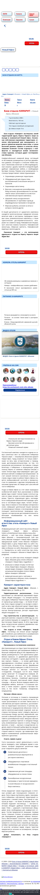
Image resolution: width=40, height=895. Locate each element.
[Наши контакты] (10, 26)
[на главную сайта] (20, 9)
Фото (19, 102)
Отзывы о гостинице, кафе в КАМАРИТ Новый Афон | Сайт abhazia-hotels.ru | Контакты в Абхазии (20, 868)
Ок (10, 894)
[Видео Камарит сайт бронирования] (20, 343)
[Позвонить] (11, 34)
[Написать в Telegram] (30, 34)
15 (5, 105)
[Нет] (13, 894)
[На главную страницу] (5, 26)
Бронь (31, 43)
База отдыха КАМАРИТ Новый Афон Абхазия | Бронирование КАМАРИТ (20, 862)
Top (1, 888)
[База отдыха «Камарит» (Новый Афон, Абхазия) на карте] (20, 84)
